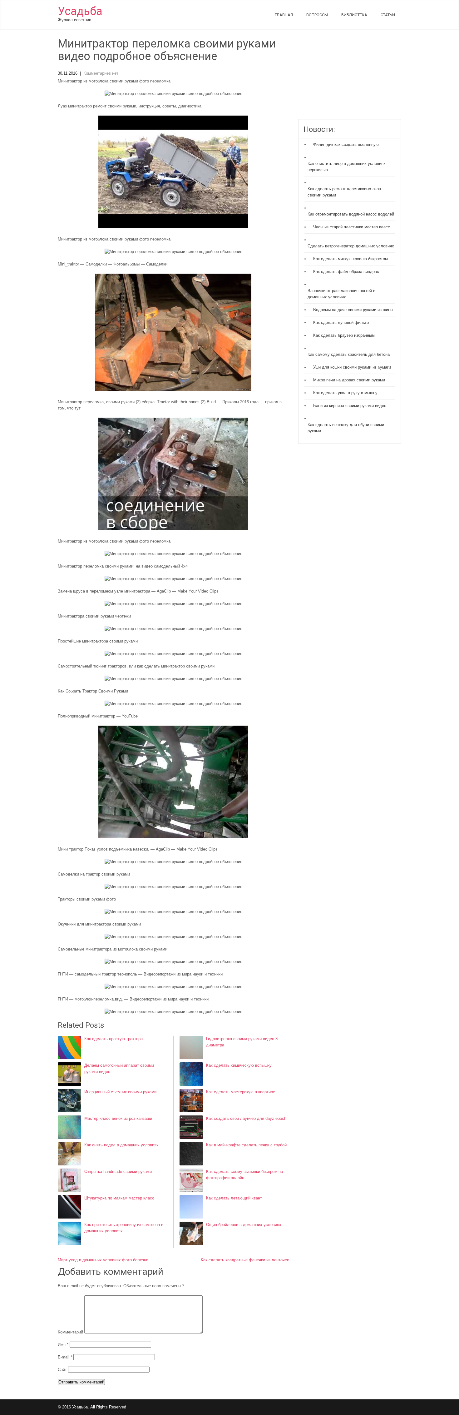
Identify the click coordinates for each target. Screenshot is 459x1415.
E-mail (65, 1357)
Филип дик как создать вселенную (346, 144)
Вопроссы (317, 14)
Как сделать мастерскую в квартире (240, 1092)
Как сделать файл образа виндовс (346, 271)
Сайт (62, 1369)
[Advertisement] (349, 78)
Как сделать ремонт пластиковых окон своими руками (344, 191)
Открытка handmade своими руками (118, 1171)
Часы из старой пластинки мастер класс (351, 227)
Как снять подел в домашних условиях (121, 1145)
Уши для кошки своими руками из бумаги (352, 367)
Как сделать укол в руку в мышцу (345, 392)
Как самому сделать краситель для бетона (349, 354)
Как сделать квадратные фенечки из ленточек (245, 1260)
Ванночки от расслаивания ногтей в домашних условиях (341, 293)
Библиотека (354, 14)
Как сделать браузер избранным (344, 335)
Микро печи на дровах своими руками (349, 380)
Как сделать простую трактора (113, 1038)
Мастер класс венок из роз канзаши (118, 1118)
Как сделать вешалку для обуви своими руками (346, 427)
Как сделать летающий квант (234, 1198)
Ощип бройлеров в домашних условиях (243, 1224)
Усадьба (80, 11)
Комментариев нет (100, 73)
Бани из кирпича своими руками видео (349, 405)
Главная (284, 14)
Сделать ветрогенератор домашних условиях (351, 246)
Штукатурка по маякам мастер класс (119, 1198)
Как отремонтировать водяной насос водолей (351, 214)
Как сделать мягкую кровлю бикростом (350, 258)
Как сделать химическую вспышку (239, 1065)
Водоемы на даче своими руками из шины (353, 309)
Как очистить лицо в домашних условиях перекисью (347, 166)
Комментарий (70, 1332)
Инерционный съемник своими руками (120, 1092)
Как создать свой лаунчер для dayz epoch (246, 1118)
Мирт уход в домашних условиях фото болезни (103, 1260)
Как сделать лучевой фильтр (341, 322)
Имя (63, 1344)
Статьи (388, 14)
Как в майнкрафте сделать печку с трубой (246, 1145)
